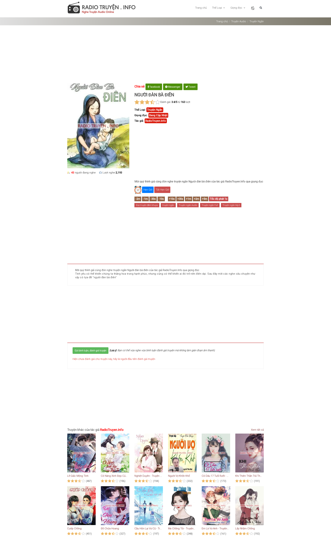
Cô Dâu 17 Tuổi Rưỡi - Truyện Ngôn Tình (215, 475)
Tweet (191, 86)
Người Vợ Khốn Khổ (179, 475)
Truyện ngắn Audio (188, 205)
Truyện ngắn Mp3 (231, 205)
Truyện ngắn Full (210, 205)
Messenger (174, 86)
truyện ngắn (154, 109)
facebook (154, 86)
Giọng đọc (236, 7)
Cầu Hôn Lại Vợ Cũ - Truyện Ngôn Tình (148, 528)
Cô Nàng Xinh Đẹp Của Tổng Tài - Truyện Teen (114, 475)
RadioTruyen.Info (156, 120)
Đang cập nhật (158, 115)
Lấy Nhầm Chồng (245, 528)
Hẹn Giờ (147, 189)
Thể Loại (217, 7)
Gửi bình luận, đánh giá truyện (90, 350)
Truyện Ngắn (256, 21)
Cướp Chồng (74, 528)
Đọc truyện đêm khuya (147, 205)
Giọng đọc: (141, 115)
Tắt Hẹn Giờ (162, 189)
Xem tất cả (257, 429)
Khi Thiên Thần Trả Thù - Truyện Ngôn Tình (249, 475)
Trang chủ (201, 7)
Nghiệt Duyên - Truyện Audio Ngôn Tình (148, 475)
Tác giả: (139, 120)
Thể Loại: (140, 109)
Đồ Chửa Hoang (110, 528)
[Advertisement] (165, 55)
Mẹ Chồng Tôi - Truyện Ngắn (182, 528)
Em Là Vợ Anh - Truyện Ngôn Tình (215, 528)
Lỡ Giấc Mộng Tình (77, 475)
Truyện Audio (238, 21)
